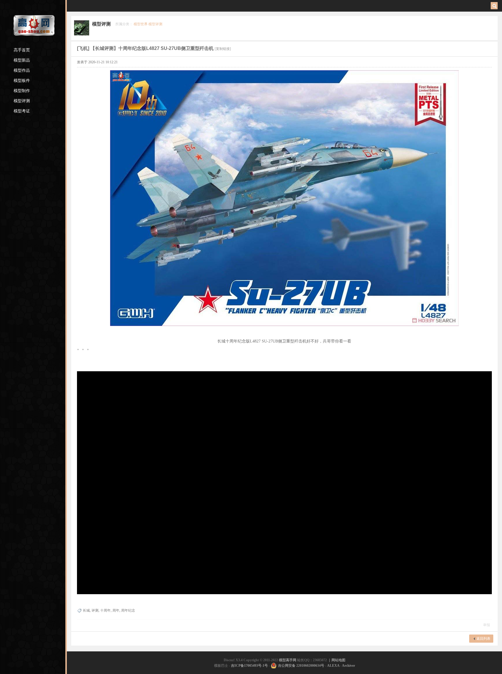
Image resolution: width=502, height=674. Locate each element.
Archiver (348, 666)
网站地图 (338, 660)
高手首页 (22, 50)
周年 (115, 610)
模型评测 (22, 101)
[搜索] (495, 6)
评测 (95, 610)
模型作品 (22, 70)
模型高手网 (288, 660)
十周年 (105, 610)
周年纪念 (128, 610)
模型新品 (22, 60)
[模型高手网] (34, 25)
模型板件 (22, 80)
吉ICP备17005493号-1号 (249, 666)
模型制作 (22, 91)
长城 (86, 610)
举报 (486, 625)
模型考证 (22, 111)
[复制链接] (223, 49)
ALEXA (333, 666)
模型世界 (141, 24)
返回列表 (483, 639)
